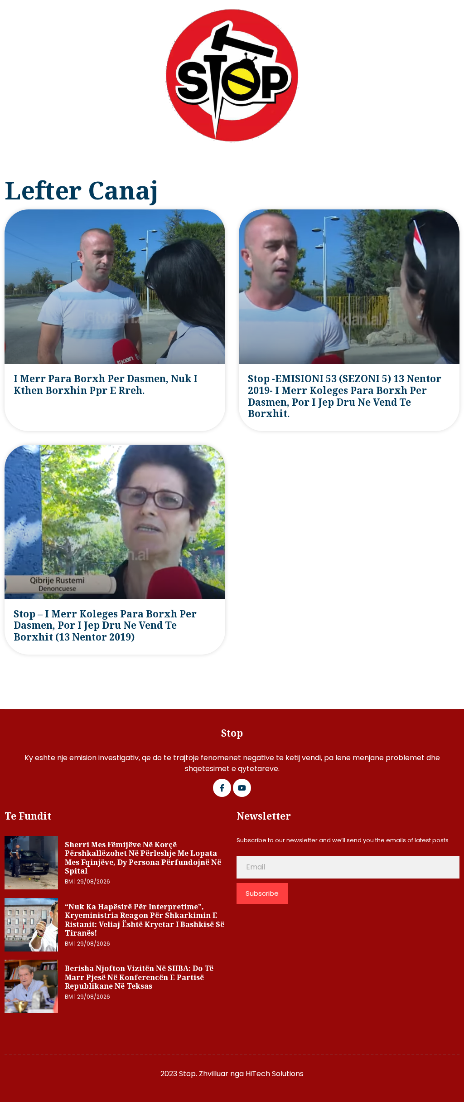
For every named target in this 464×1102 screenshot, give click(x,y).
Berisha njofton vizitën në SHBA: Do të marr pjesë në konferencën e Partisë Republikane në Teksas (139, 977)
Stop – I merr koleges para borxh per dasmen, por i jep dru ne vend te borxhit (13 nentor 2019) (105, 625)
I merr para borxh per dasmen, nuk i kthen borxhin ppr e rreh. (106, 384)
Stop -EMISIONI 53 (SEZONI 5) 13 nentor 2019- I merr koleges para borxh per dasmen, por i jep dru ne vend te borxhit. (344, 396)
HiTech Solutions (275, 1073)
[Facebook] (222, 788)
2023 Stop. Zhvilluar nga (203, 1073)
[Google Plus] (242, 788)
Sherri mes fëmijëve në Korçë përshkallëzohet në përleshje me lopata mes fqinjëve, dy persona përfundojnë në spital (143, 858)
